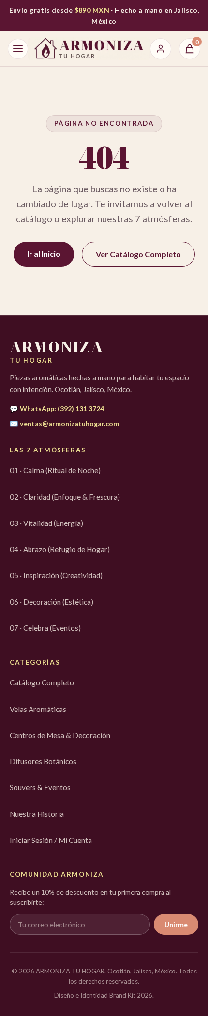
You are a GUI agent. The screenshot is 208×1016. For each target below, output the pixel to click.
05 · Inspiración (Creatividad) (56, 575)
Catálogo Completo (42, 682)
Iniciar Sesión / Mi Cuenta (51, 840)
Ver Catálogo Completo (138, 254)
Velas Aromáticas (38, 709)
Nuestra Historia (37, 814)
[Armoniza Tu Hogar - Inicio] (89, 48)
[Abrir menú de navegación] (18, 49)
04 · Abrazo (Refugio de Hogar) (60, 549)
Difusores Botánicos (43, 761)
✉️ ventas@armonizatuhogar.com (64, 424)
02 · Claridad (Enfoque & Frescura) (65, 497)
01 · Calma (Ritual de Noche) (55, 470)
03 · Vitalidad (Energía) (46, 523)
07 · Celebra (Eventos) (45, 628)
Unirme (176, 924)
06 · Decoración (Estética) (51, 601)
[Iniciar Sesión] (160, 48)
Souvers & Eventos (40, 787)
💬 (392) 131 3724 (57, 409)
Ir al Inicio (43, 253)
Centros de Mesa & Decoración (60, 735)
